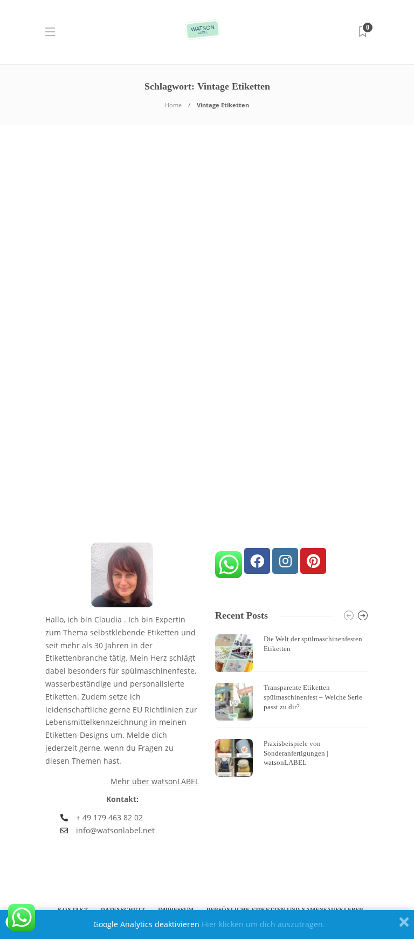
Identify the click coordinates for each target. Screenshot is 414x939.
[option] (292, 705)
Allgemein (68, 294)
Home (173, 105)
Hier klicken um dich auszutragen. (263, 924)
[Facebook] (257, 561)
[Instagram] (285, 561)
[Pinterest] (313, 561)
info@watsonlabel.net (115, 830)
